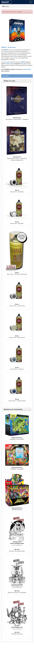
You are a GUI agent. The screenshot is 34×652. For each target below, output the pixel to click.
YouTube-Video (9, 63)
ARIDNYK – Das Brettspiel (8, 47)
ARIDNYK (23, 62)
